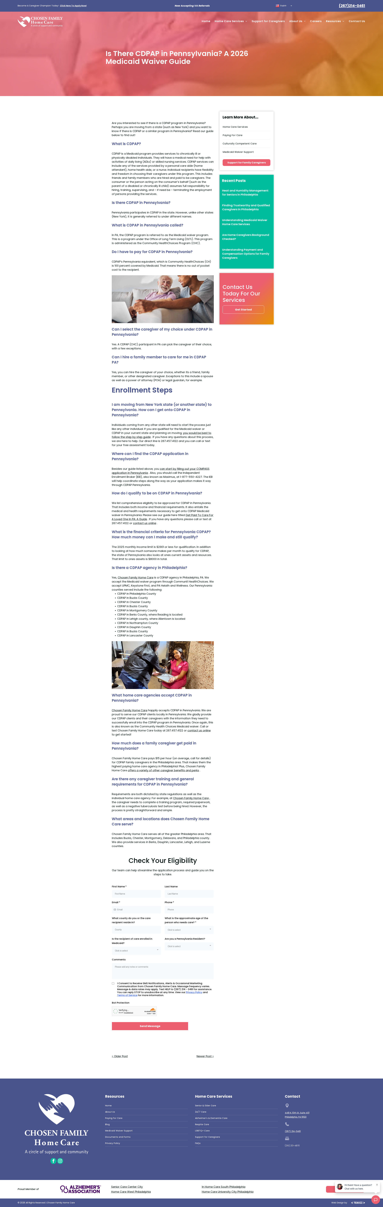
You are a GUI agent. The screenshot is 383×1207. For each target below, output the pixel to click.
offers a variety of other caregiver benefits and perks (163, 770)
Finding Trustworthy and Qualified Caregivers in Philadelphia (246, 207)
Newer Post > (205, 1056)
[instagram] (60, 1161)
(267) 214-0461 (293, 1131)
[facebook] (53, 1161)
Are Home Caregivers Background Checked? (245, 237)
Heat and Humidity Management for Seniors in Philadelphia (245, 192)
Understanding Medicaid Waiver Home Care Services (244, 222)
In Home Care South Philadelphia (223, 1187)
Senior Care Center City (127, 1187)
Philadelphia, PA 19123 (295, 1116)
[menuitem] (205, 21)
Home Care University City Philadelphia (227, 1192)
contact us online (144, 523)
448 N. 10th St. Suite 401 (297, 1112)
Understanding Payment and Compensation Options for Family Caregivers (245, 254)
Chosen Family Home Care (135, 577)
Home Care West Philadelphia (131, 1192)
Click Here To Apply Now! (73, 5)
